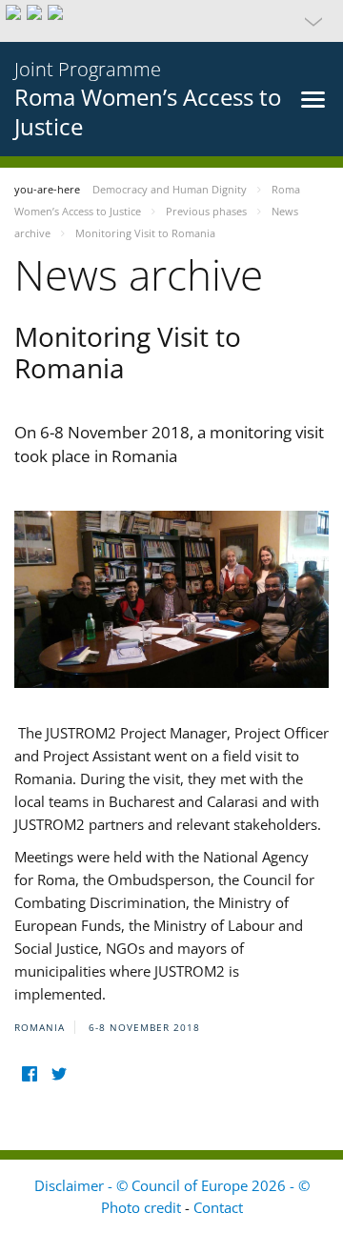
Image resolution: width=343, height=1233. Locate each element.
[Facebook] (29, 1073)
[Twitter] (58, 1073)
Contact (218, 1207)
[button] (171, 21)
